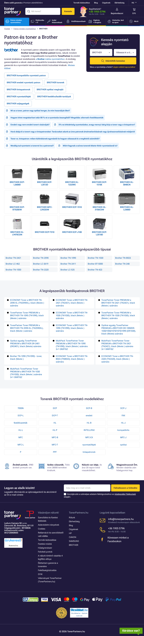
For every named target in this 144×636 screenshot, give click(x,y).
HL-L (20, 430)
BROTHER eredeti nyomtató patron (23, 82)
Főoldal (7, 29)
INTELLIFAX (89, 430)
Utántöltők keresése (115, 61)
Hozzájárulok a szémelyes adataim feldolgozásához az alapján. (100, 495)
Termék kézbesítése (81, 3)
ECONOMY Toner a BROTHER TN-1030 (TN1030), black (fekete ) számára (72, 315)
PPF (55, 452)
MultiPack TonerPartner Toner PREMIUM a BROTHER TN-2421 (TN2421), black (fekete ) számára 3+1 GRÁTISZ (117, 344)
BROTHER (73, 545)
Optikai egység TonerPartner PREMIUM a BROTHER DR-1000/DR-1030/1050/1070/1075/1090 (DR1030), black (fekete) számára (118, 329)
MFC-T (55, 444)
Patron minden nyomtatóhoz (25, 29)
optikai (123, 444)
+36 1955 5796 (97, 11)
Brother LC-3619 (40, 264)
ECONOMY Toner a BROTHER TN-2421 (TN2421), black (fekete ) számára (72, 303)
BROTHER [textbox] (97, 52)
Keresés (68, 11)
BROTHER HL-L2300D (127, 208)
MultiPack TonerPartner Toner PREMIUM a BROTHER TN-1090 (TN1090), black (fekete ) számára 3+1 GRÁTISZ (72, 344)
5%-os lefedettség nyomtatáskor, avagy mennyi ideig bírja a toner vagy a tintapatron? (97, 124)
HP (70, 533)
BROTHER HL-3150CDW (99, 208)
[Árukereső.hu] (13, 541)
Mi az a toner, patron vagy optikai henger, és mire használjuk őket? (40, 110)
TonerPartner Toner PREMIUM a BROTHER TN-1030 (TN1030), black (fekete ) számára (118, 315)
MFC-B (55, 437)
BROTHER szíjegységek (18, 103)
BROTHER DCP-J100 (72, 232)
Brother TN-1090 (68, 258)
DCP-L (21, 415)
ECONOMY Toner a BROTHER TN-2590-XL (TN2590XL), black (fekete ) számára (27, 303)
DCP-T (55, 415)
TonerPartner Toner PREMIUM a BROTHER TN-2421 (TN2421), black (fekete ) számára (118, 303)
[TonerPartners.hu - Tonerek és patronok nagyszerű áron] (12, 11)
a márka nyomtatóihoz (50, 59)
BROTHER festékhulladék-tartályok (54, 96)
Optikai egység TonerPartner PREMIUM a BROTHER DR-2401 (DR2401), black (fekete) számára (25, 343)
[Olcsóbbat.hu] (79, 610)
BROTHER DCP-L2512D (44, 183)
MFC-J (123, 437)
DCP (55, 408)
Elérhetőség (119, 3)
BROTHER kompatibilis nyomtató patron (26, 75)
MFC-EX (89, 437)
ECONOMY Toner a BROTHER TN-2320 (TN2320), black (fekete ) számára (117, 359)
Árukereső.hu (13, 545)
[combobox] (101, 52)
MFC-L (21, 444)
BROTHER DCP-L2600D (17, 183)
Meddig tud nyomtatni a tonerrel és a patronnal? (32, 146)
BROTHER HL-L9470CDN (17, 233)
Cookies (41, 529)
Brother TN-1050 (13, 269)
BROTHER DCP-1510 (72, 207)
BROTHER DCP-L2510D (99, 233)
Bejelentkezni (117, 13)
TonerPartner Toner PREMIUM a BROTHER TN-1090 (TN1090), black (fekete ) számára (27, 315)
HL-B (89, 423)
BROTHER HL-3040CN (127, 183)
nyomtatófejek (89, 444)
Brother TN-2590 (41, 258)
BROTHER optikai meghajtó (50, 89)
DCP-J (123, 408)
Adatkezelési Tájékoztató (125, 494)
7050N (21, 408)
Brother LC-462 (13, 264)
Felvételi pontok (45, 552)
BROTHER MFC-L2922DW (44, 208)
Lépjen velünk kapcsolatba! (124, 67)
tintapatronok (89, 452)
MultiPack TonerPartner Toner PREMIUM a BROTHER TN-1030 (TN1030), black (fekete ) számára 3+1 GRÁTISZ (26, 373)
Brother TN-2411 (68, 264)
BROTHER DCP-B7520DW (17, 208)
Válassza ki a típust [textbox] (124, 52)
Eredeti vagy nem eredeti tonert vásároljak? (30, 124)
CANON (72, 537)
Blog (96, 3)
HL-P (55, 430)
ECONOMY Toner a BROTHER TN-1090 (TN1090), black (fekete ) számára (72, 328)
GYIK (40, 574)
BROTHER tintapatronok (18, 89)
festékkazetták (20, 423)
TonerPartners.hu (78, 512)
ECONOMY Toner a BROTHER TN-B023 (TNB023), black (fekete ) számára (72, 359)
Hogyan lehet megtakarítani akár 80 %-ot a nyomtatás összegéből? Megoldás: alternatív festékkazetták (57, 117)
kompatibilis (123, 430)
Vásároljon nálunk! (48, 512)
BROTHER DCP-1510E (99, 183)
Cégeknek (106, 3)
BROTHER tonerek (55, 82)
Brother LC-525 (67, 269)
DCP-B (89, 408)
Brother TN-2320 (41, 269)
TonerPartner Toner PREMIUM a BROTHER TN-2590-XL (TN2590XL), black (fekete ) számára (26, 328)
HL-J (123, 423)
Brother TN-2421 (13, 258)
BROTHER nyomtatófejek (19, 96)
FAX (123, 415)
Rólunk (72, 517)
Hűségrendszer (45, 548)
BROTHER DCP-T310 (44, 232)
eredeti (89, 415)
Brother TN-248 (122, 264)
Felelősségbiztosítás (47, 570)
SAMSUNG (74, 541)
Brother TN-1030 (95, 258)
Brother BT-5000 (95, 264)
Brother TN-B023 (123, 258)
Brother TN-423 (95, 269)
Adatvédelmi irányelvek (48, 525)
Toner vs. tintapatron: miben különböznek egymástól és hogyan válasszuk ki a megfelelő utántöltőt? (55, 139)
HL (55, 423)
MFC (20, 437)
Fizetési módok (45, 544)
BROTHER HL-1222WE (72, 183)
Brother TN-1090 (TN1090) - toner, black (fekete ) (26, 357)
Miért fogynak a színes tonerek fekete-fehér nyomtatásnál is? (90, 146)
